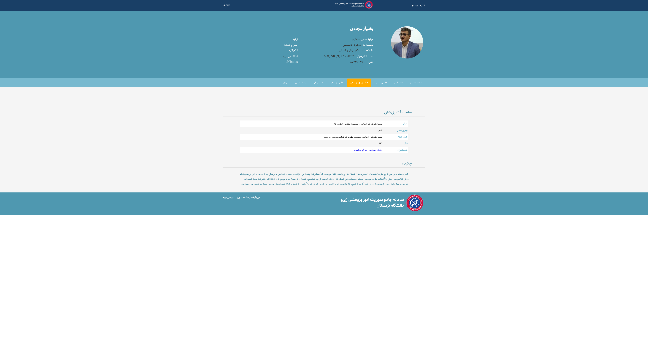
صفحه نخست (416, 82)
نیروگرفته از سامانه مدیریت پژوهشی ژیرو (241, 197)
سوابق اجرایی (301, 82)
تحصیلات (398, 82)
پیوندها (285, 82)
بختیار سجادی (375, 150)
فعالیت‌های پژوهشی (359, 82)
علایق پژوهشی (336, 82)
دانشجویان (318, 82)
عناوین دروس (381, 82)
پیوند (283, 56)
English (226, 4)
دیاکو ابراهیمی (360, 150)
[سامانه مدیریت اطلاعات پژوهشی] (353, 8)
